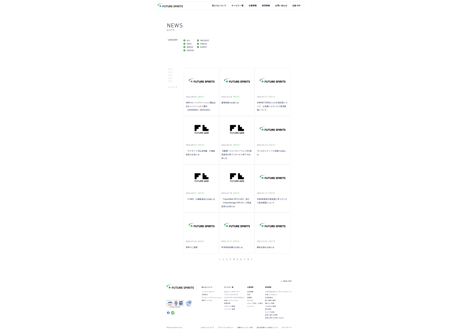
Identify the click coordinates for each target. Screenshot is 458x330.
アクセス (250, 300)
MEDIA (190, 47)
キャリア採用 (269, 312)
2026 (170, 69)
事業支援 (227, 303)
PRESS (203, 44)
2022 (170, 81)
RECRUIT (204, 41)
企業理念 (205, 294)
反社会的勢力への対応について (267, 327)
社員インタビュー (271, 294)
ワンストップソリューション (212, 297)
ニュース (250, 306)
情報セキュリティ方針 (245, 327)
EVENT (203, 47)
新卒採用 (268, 309)
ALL (188, 41)
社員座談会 (269, 297)
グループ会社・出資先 (255, 303)
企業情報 (253, 6)
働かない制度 (269, 303)
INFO (189, 44)
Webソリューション (231, 300)
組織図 (249, 297)
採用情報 (266, 6)
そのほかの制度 (270, 306)
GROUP (190, 50)
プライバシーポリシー (226, 327)
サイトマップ (286, 327)
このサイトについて (207, 327)
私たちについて (219, 6)
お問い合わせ (281, 6)
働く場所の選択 (270, 300)
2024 (170, 75)
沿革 (248, 294)
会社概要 (250, 292)
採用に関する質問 (271, 315)
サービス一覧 (238, 6)
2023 (170, 78)
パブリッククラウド (231, 294)
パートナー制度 (229, 309)
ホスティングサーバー (232, 292)
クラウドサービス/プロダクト (234, 297)
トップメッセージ (208, 292)
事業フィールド (207, 300)
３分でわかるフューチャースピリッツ (278, 292)
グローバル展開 (229, 306)
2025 (170, 72)
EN (298, 6)
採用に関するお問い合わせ (274, 318)
